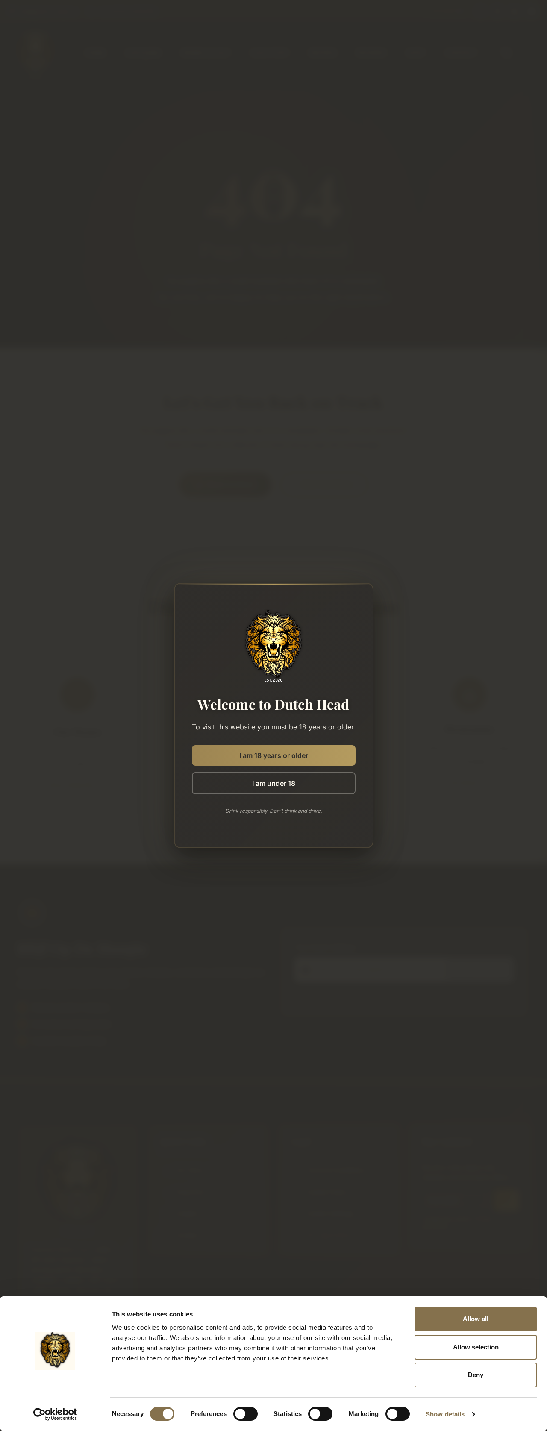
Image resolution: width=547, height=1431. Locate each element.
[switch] (245, 1414)
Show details (445, 1414)
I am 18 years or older (273, 755)
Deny (475, 1374)
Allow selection (476, 1347)
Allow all (475, 1318)
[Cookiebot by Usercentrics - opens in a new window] (55, 1414)
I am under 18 (273, 783)
